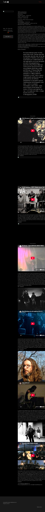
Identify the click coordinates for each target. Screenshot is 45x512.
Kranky (21, 421)
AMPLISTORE (28, 45)
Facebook (22, 155)
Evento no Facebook (22, 49)
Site (18, 155)
